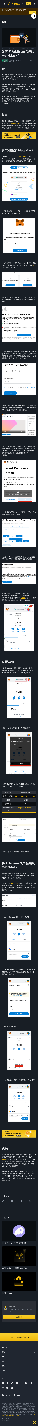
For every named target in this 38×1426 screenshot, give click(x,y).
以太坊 (23, 598)
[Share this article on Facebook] (12, 1201)
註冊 (28, 4)
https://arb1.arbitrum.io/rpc (25, 796)
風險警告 (8, 1416)
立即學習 (32, 12)
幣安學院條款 (15, 1416)
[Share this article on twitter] (3, 1201)
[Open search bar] (22, 4)
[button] (34, 4)
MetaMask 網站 (20, 157)
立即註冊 (19, 1317)
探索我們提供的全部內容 (17, 1337)
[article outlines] (33, 16)
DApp (4, 1159)
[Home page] (14, 3)
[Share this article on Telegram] (21, 1201)
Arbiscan (14, 883)
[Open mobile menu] (34, 4)
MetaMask (15, 123)
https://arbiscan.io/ (25, 808)
